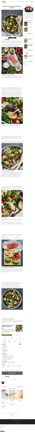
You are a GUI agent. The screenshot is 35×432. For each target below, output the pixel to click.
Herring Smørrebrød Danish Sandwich (30, 39)
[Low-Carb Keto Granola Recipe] (5, 394)
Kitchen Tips (20, 1)
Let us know (11, 373)
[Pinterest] (31, 1)
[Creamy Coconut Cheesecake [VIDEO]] (25, 63)
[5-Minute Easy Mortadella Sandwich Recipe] (19, 394)
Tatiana (11, 8)
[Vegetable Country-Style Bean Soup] (25, 35)
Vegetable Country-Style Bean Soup (30, 33)
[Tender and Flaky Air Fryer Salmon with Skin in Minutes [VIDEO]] (25, 46)
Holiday (17, 1)
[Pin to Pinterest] (14, 379)
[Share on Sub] (7, 425)
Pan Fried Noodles (30, 27)
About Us (23, 1)
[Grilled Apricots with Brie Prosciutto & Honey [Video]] (25, 57)
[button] (2, 333)
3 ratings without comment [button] (11, 402)
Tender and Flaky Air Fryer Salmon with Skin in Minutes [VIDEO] (30, 45)
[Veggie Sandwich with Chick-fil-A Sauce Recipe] (12, 394)
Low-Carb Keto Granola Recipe (5, 399)
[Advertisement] (12, 83)
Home (11, 1)
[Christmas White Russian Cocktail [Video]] (25, 24)
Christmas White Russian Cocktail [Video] (30, 22)
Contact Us (26, 1)
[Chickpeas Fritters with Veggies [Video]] (25, 52)
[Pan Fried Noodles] (25, 29)
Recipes (14, 1)
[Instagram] (30, 1)
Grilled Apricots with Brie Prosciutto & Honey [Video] (30, 56)
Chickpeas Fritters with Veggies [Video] (30, 50)
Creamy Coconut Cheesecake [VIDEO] (30, 61)
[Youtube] (32, 1)
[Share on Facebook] (13, 379)
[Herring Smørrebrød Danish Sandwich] (25, 40)
